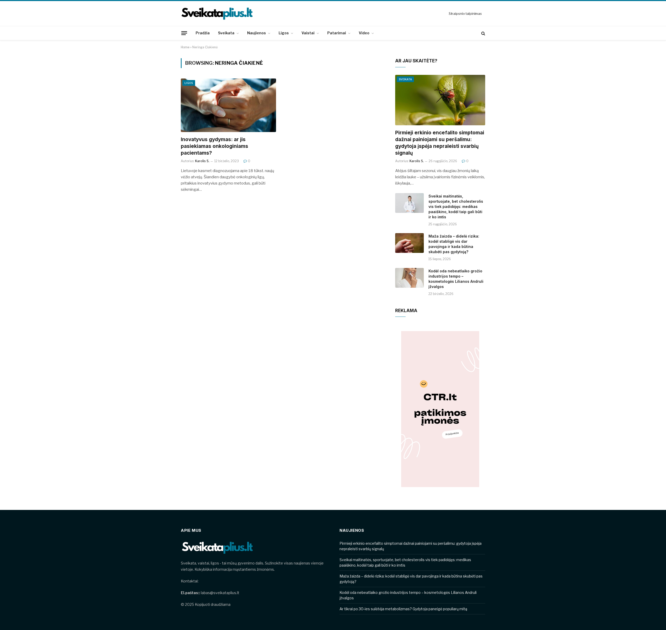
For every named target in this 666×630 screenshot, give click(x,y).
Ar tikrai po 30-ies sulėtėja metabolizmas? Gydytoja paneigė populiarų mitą (403, 609)
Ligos (284, 33)
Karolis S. (202, 161)
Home (185, 47)
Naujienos (256, 33)
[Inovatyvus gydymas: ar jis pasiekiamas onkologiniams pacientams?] (228, 105)
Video (364, 33)
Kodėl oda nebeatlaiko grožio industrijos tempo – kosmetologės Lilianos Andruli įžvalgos (455, 279)
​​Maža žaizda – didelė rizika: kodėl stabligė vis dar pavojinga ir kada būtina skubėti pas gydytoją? (453, 244)
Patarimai (336, 33)
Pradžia (203, 33)
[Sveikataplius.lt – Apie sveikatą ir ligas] (217, 13)
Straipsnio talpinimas (465, 13)
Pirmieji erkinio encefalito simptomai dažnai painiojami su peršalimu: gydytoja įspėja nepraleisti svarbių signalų (439, 143)
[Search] (482, 33)
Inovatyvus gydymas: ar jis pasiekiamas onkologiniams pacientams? (214, 146)
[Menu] (184, 33)
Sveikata (226, 33)
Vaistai (308, 33)
